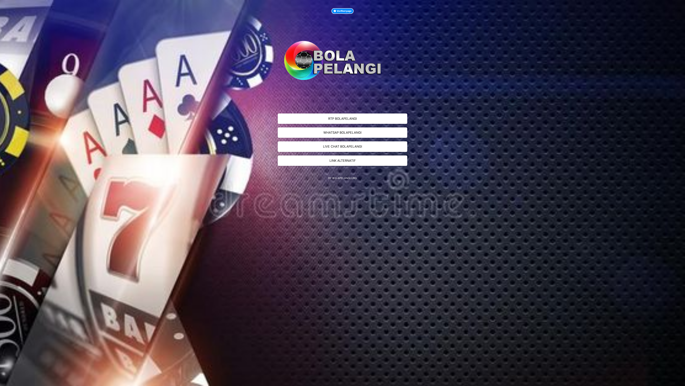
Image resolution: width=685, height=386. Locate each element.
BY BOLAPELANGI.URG (342, 178)
